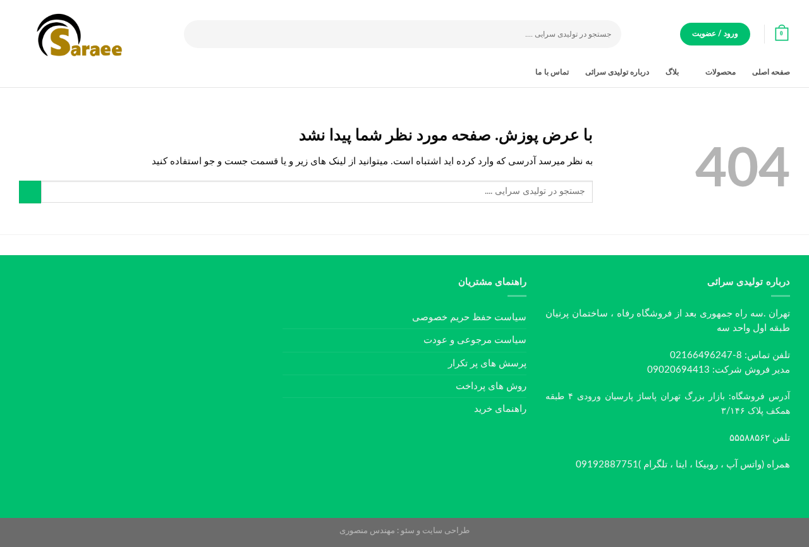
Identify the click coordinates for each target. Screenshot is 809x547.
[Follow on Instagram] (687, 494)
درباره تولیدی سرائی (617, 72)
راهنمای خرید (500, 409)
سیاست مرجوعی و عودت (474, 340)
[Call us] (668, 494)
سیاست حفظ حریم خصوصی (469, 317)
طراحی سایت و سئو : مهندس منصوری (404, 530)
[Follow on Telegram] (649, 494)
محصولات (720, 72)
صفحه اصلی (771, 72)
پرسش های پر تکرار (487, 363)
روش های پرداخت (491, 386)
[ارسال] (194, 34)
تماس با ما (551, 72)
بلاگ (672, 72)
